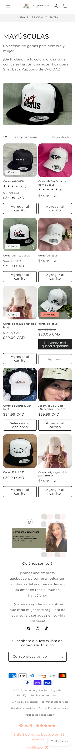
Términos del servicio (55, 701)
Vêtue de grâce (34, 690)
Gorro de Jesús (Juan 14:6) (17, 407)
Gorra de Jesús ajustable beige (19, 325)
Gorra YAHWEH (13, 181)
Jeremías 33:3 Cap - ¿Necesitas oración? (52, 407)
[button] (8, 5)
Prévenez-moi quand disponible (55, 344)
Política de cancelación (39, 714)
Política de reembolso (44, 695)
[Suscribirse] (61, 657)
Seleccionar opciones (20, 425)
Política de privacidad (24, 701)
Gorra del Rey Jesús (16, 255)
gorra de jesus (48, 255)
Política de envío (21, 708)
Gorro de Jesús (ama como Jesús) (52, 183)
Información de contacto (52, 708)
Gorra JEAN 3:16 (14, 472)
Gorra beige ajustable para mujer (53, 474)
